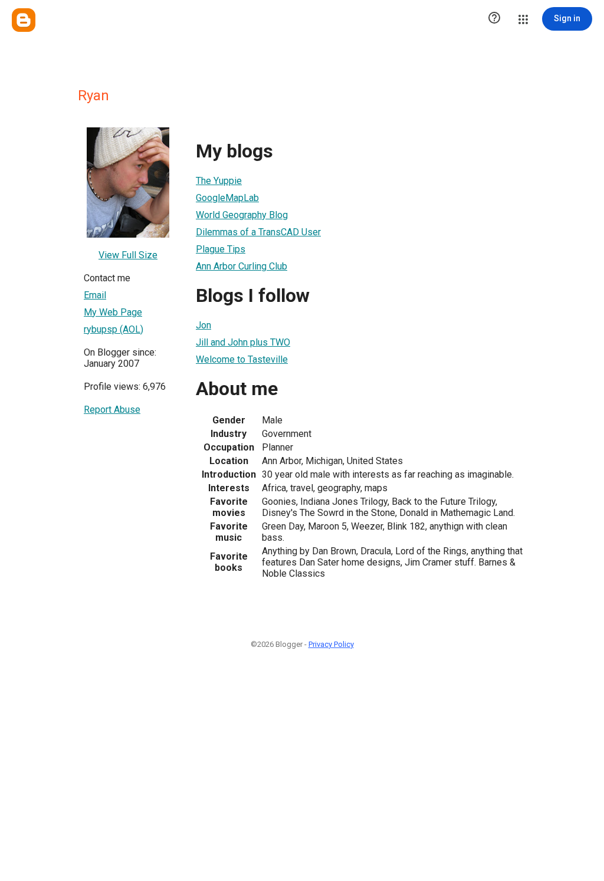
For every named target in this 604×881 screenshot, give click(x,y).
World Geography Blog (242, 215)
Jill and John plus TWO (243, 342)
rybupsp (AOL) (113, 329)
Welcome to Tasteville (242, 359)
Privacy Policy (331, 644)
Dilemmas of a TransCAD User (258, 232)
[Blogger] (23, 20)
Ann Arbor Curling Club (241, 266)
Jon (203, 325)
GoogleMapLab (227, 197)
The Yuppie (219, 180)
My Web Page (113, 312)
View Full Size (128, 255)
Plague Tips (220, 249)
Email (95, 295)
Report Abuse (112, 409)
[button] (494, 19)
